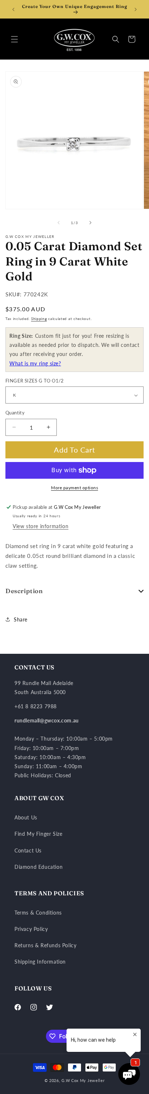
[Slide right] (90, 223)
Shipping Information (40, 962)
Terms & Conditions (38, 912)
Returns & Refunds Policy (45, 945)
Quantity (15, 413)
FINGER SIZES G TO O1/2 (34, 381)
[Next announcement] (136, 9)
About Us (25, 817)
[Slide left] (59, 223)
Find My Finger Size (38, 834)
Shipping (39, 318)
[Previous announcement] (13, 9)
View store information (40, 526)
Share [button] (20, 619)
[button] (14, 39)
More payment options (74, 487)
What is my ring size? (35, 363)
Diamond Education (38, 867)
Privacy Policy (31, 929)
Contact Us (28, 850)
